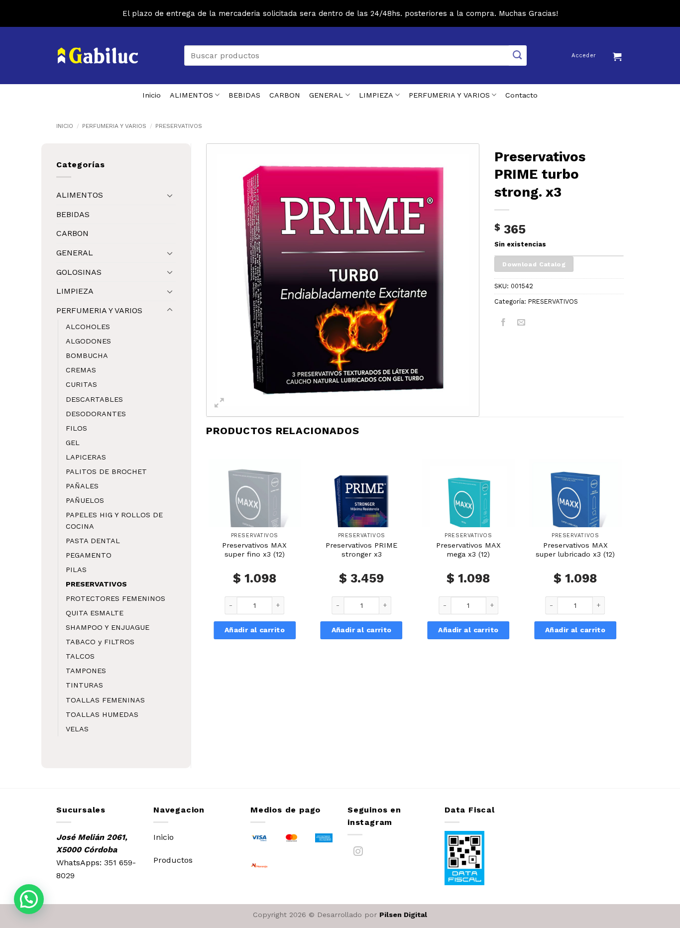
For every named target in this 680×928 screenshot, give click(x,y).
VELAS (77, 729)
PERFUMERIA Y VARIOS (449, 95)
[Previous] (206, 562)
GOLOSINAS (79, 272)
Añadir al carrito (255, 630)
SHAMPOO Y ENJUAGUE (107, 627)
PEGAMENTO (89, 555)
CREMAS (81, 370)
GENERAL (326, 95)
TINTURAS (84, 685)
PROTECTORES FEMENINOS (115, 598)
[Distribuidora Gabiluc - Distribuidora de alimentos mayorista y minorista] (97, 56)
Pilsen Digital (403, 915)
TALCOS (80, 656)
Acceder (583, 55)
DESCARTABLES (94, 399)
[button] (618, 55)
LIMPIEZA (376, 95)
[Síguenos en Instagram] (358, 853)
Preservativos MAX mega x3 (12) (468, 550)
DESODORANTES (96, 414)
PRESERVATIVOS (178, 125)
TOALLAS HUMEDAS (102, 714)
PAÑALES (82, 486)
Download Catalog (534, 264)
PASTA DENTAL (93, 541)
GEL (73, 443)
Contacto (521, 95)
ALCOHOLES (88, 327)
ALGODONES (88, 341)
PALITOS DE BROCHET (106, 471)
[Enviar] (517, 55)
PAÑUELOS (85, 500)
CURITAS (81, 384)
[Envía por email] (521, 324)
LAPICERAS (86, 457)
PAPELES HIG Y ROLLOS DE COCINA (114, 520)
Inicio (151, 95)
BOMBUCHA (87, 355)
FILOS (76, 428)
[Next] (623, 562)
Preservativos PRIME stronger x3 (361, 550)
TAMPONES (86, 671)
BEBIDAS (244, 95)
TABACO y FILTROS (100, 642)
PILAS (76, 570)
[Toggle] (170, 195)
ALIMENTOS (191, 95)
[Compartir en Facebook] (503, 324)
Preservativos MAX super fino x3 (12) (254, 550)
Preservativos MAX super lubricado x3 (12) (575, 550)
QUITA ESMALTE (94, 613)
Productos (173, 860)
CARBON (284, 95)
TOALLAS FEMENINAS (105, 700)
